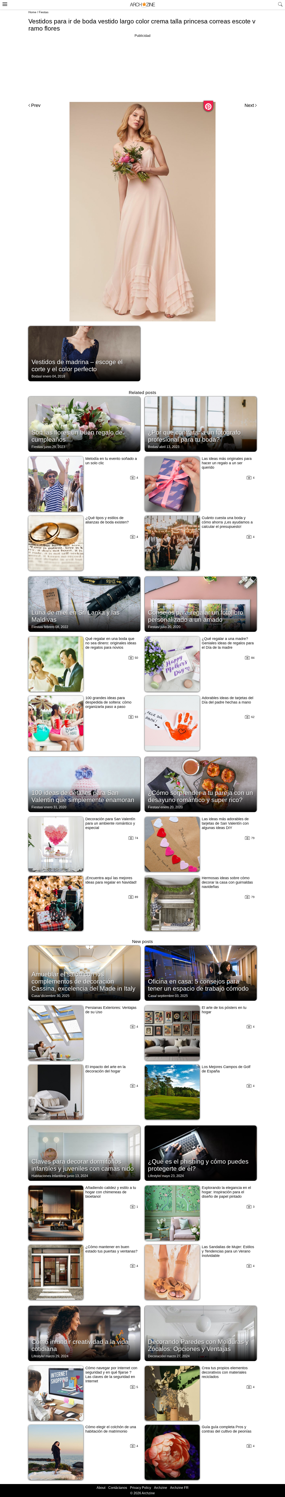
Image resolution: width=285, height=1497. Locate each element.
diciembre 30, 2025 (55, 996)
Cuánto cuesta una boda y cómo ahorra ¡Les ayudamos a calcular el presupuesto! (227, 522)
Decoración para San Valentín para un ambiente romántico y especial (110, 823)
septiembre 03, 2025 (173, 996)
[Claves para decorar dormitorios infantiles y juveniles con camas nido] (84, 1153)
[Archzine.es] (142, 5)
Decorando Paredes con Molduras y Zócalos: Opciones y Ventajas (198, 1345)
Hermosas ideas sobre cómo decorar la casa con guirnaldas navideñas (227, 882)
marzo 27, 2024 (178, 1356)
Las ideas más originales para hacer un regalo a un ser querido (227, 463)
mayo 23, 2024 (173, 1176)
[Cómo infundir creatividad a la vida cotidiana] (84, 1333)
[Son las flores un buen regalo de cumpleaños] (84, 424)
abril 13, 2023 (169, 447)
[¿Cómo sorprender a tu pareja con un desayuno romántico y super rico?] (201, 784)
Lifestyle (154, 1176)
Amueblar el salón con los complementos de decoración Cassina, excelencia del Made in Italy (83, 981)
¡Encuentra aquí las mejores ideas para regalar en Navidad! (111, 880)
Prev (35, 105)
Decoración (156, 1356)
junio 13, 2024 (77, 1176)
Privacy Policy (140, 1487)
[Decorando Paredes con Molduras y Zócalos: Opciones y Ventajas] (201, 1333)
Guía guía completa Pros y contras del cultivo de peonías (226, 1429)
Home (32, 12)
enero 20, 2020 (171, 807)
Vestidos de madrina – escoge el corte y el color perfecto (77, 365)
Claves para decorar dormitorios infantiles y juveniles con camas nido (83, 1165)
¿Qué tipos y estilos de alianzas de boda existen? (107, 520)
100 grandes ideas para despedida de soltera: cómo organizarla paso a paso (108, 702)
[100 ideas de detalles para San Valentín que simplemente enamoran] (84, 784)
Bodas (36, 376)
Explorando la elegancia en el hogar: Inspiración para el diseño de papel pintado (226, 1192)
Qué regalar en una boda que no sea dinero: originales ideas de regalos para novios (110, 643)
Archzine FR (179, 1487)
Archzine (160, 1487)
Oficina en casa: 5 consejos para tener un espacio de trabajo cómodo (198, 985)
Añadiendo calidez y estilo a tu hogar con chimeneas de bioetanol (110, 1192)
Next (249, 105)
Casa (35, 996)
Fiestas (43, 12)
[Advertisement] (142, 67)
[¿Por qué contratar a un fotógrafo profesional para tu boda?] (201, 424)
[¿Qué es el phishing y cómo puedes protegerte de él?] (201, 1153)
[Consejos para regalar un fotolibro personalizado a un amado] (201, 604)
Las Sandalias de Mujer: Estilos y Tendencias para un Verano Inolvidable (228, 1251)
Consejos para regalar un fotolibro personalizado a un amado (195, 616)
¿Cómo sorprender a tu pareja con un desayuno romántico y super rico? (200, 796)
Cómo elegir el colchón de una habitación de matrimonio (110, 1429)
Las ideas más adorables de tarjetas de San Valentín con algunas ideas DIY (225, 823)
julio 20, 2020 (170, 627)
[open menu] (4, 3)
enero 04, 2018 (54, 376)
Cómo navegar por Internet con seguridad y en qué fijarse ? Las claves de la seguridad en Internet (111, 1374)
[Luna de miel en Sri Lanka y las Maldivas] (84, 604)
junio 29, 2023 (54, 447)
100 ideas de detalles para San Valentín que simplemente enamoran (83, 796)
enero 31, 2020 (55, 807)
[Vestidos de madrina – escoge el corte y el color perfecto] (84, 353)
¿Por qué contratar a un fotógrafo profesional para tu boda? (194, 436)
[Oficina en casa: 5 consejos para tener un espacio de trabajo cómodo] (201, 973)
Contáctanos (117, 1487)
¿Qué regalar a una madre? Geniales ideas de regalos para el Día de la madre (228, 643)
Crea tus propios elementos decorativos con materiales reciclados (225, 1372)
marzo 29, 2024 (56, 1356)
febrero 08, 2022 (56, 627)
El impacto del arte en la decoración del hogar (105, 1069)
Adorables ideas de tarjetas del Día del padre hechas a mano (227, 700)
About (101, 1487)
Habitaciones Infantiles (48, 1176)
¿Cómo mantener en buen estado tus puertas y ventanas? (111, 1249)
